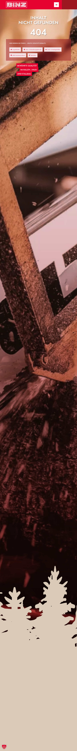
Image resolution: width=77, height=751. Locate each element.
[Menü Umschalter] (56, 4)
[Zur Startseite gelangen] (16, 5)
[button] (4, 747)
